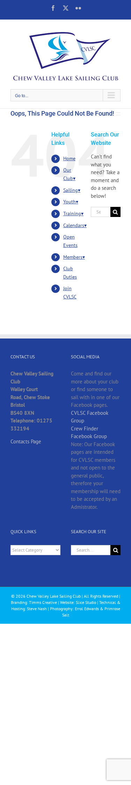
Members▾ (74, 257)
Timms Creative (43, 602)
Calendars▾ (75, 225)
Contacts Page (25, 441)
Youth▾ (70, 202)
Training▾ (73, 213)
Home (69, 158)
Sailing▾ (71, 190)
